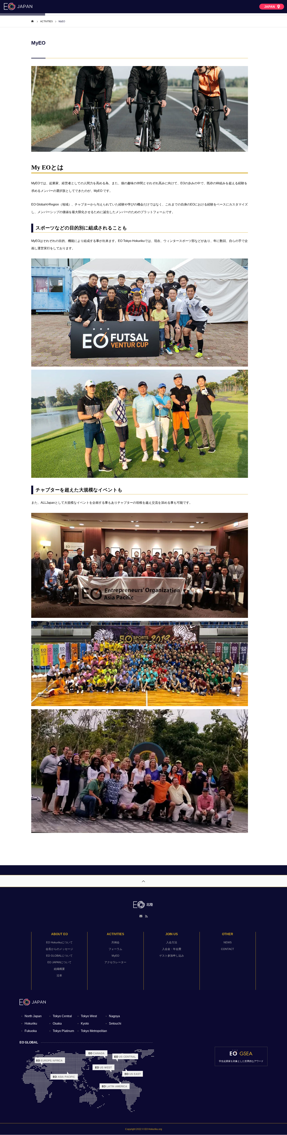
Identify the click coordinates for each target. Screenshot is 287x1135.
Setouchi (115, 1023)
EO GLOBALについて (59, 955)
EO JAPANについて (59, 962)
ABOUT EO (59, 934)
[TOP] (143, 881)
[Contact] (140, 916)
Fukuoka (31, 1031)
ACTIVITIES (115, 934)
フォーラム (115, 949)
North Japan (33, 1016)
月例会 (115, 942)
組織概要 (59, 968)
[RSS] (146, 916)
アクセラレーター (115, 962)
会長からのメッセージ (59, 949)
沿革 (59, 975)
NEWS (228, 942)
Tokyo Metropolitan (94, 1031)
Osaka (57, 1023)
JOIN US (171, 934)
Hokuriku (31, 1023)
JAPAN (270, 6)
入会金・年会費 (171, 949)
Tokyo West (89, 1016)
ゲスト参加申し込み (171, 955)
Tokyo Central (62, 1016)
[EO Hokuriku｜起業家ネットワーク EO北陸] (143, 904)
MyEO (115, 955)
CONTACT (227, 949)
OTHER (227, 934)
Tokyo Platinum (63, 1031)
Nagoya (114, 1016)
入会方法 (171, 942)
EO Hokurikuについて (59, 942)
